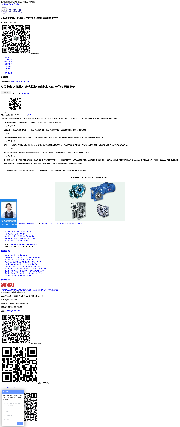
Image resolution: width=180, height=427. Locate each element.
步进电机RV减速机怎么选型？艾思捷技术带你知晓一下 (22, 262)
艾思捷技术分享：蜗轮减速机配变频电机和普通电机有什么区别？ (26, 269)
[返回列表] (6, 93)
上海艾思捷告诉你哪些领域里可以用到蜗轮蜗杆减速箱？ (23, 257)
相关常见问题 (5, 251)
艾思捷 (12, 244)
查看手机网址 (25, 93)
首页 (12, 81)
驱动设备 (26, 244)
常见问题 (26, 81)
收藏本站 (4, 4)
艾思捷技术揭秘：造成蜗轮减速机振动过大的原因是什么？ (24, 273)
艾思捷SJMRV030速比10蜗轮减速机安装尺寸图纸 (20, 238)
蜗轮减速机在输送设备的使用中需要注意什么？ (20, 236)
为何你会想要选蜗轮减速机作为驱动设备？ (21, 223)
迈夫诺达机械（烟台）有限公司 (15, 234)
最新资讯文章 (5, 280)
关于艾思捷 (8, 73)
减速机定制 (8, 64)
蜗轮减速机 (19, 244)
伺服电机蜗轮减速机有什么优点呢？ (16, 255)
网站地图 (55, 290)
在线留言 (10, 4)
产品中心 (7, 66)
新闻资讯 (19, 81)
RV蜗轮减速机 (9, 59)
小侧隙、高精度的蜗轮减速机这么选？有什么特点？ (21, 264)
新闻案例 (7, 68)
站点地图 (17, 4)
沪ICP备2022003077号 (14, 311)
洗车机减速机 (9, 62)
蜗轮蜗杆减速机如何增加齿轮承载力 (16, 241)
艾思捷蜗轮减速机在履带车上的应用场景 (18, 232)
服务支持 (7, 71)
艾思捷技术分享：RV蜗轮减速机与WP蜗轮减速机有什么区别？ (62, 223)
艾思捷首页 (8, 57)
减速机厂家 (33, 244)
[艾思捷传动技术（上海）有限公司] (12, 13)
